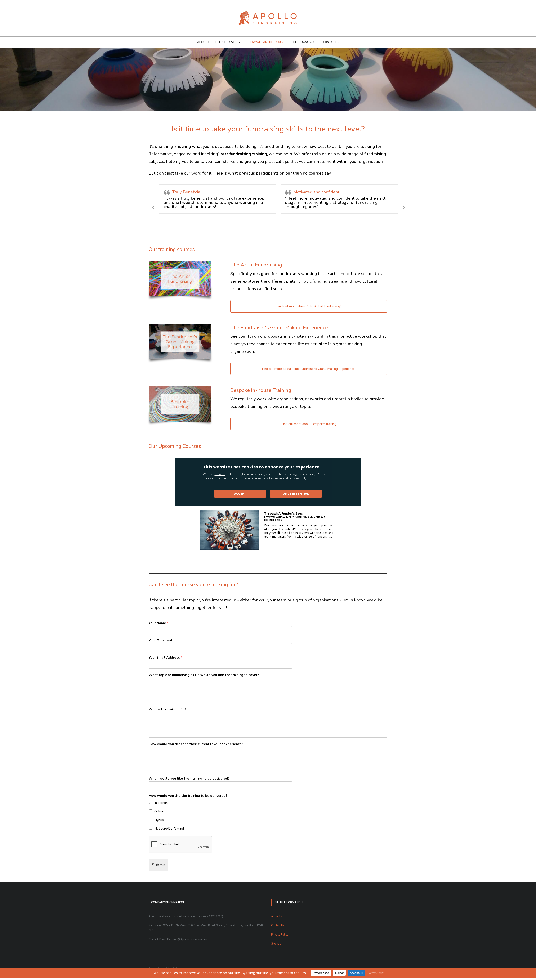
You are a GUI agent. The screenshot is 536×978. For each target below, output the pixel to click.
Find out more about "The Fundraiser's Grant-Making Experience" (309, 369)
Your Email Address (165, 657)
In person (161, 802)
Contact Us (278, 925)
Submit (158, 865)
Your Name (158, 623)
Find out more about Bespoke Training (308, 424)
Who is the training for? (168, 709)
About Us (277, 916)
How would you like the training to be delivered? (188, 796)
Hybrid (159, 820)
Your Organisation (164, 640)
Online (159, 811)
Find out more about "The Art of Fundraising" (309, 306)
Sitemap (276, 944)
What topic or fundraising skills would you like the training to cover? (204, 675)
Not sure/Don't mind (169, 828)
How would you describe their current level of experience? (196, 744)
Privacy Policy (279, 935)
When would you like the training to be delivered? (189, 778)
